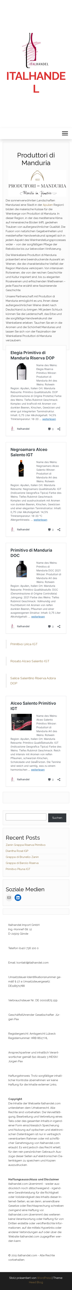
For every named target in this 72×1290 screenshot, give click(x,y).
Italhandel (36, 82)
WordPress (44, 1278)
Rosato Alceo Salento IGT (29, 661)
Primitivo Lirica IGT (24, 644)
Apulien (48, 205)
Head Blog (36, 1282)
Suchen (57, 817)
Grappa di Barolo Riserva (22, 863)
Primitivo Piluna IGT (18, 869)
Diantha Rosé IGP (17, 851)
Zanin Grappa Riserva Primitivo (26, 845)
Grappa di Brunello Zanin (22, 857)
